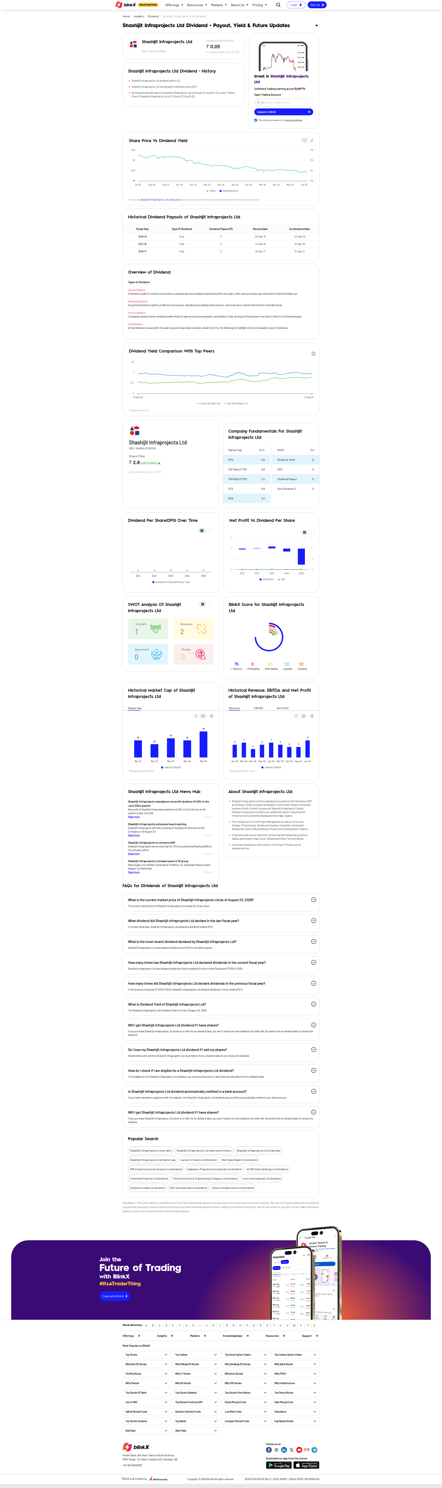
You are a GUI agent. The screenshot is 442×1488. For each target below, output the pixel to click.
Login (293, 4)
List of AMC (132, 1402)
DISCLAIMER (280, 1479)
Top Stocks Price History (237, 1392)
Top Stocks (131, 1354)
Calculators (280, 1411)
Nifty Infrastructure (285, 1383)
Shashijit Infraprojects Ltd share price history (204, 1150)
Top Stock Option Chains (238, 1354)
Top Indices (181, 1354)
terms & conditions (294, 120)
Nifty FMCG (280, 1373)
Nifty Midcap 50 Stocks (187, 1364)
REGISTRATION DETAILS (258, 1479)
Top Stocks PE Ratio (136, 1392)
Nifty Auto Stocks (234, 1373)
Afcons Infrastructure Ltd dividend (233, 1187)
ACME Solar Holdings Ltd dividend (267, 1169)
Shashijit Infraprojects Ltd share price (160, 199)
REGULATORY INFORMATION (304, 1479)
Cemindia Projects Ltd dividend (149, 1178)
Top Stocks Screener (136, 1421)
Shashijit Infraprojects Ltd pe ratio (150, 1150)
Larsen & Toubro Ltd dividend (199, 1159)
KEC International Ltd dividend (188, 1187)
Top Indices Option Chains (288, 1354)
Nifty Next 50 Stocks (136, 1364)
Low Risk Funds (233, 1411)
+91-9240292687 (132, 1465)
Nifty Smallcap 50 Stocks (238, 1364)
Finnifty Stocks (133, 1373)
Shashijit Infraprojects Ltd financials (258, 1150)
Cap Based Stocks (284, 1421)
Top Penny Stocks (284, 1392)
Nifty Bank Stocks (284, 1364)
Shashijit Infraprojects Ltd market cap (153, 1159)
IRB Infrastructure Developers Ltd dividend (156, 1169)
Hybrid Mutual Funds (136, 1411)
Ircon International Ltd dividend (262, 1178)
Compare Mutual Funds (237, 1421)
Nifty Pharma (132, 1383)
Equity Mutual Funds (235, 1402)
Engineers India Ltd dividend (147, 1187)
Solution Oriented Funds (188, 1411)
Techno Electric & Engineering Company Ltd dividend (205, 1178)
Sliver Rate (180, 1430)
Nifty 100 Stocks (233, 1383)
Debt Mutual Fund (284, 1402)
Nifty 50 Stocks (183, 1383)
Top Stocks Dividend (186, 1392)
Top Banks (180, 1421)
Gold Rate (131, 1430)
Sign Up (315, 4)
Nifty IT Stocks (182, 1373)
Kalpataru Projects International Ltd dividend (214, 1169)
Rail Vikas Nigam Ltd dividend (239, 1159)
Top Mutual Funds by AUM (188, 1402)
